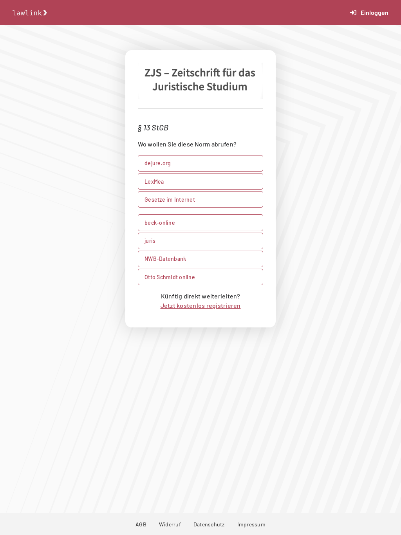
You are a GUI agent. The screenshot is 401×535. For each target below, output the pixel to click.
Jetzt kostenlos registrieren (201, 305)
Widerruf (170, 524)
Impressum (251, 524)
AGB (140, 524)
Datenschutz (209, 524)
